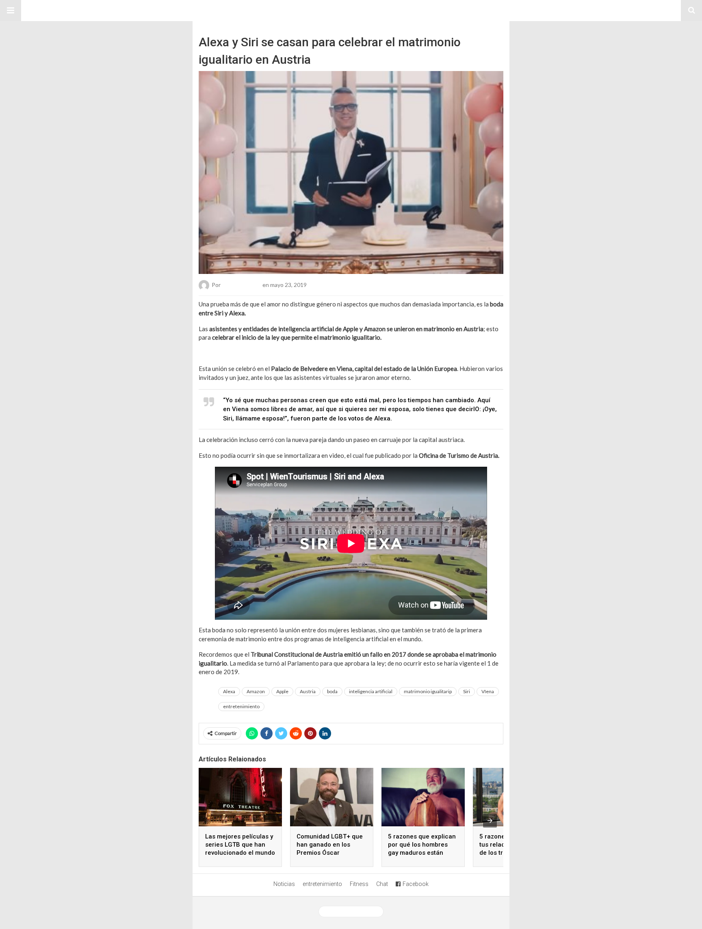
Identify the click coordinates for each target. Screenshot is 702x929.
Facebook (416, 884)
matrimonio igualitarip (428, 691)
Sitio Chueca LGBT (351, 10)
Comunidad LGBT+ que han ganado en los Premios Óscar (330, 844)
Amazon (256, 691)
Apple (282, 691)
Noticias (284, 884)
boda (332, 691)
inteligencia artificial (370, 691)
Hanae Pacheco (241, 284)
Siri (466, 691)
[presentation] (490, 821)
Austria (308, 691)
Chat (382, 884)
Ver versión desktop (354, 911)
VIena (487, 691)
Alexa (229, 691)
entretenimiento (241, 706)
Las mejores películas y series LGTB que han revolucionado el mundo (240, 844)
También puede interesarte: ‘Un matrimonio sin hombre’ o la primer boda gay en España (314, 353)
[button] (10, 10)
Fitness (359, 884)
